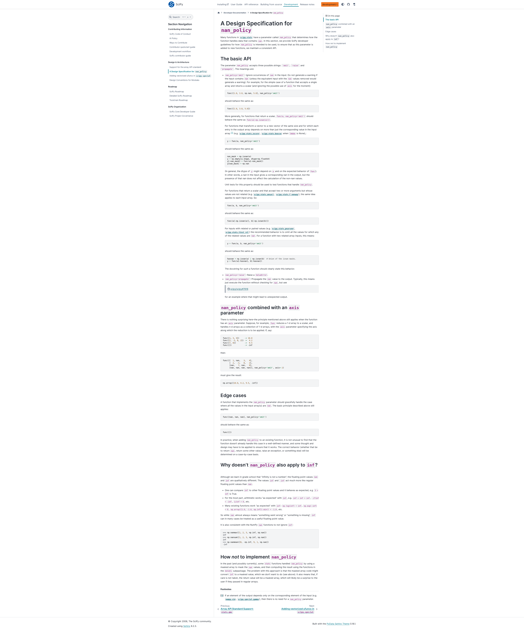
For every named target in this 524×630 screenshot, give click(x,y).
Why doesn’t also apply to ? (339, 37)
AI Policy (173, 38)
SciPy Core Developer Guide (182, 111)
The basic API (332, 19)
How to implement (335, 45)
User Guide (236, 4)
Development (291, 4)
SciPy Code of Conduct (180, 34)
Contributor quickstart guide (182, 47)
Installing (221, 4)
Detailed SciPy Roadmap (180, 96)
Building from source (271, 4)
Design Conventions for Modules (184, 80)
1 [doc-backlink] (222, 595)
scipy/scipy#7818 (239, 289)
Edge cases (330, 31)
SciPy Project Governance (181, 116)
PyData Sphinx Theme (338, 623)
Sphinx (186, 626)
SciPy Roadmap (176, 91)
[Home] (219, 12)
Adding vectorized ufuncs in (189, 76)
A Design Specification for (187, 71)
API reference (251, 4)
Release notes (307, 4)
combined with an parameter (340, 25)
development (329, 4)
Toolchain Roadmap (178, 100)
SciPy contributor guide (180, 55)
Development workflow (180, 51)
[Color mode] (342, 4)
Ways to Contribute (178, 42)
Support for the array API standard (185, 67)
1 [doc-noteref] (232, 133)
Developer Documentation (235, 13)
